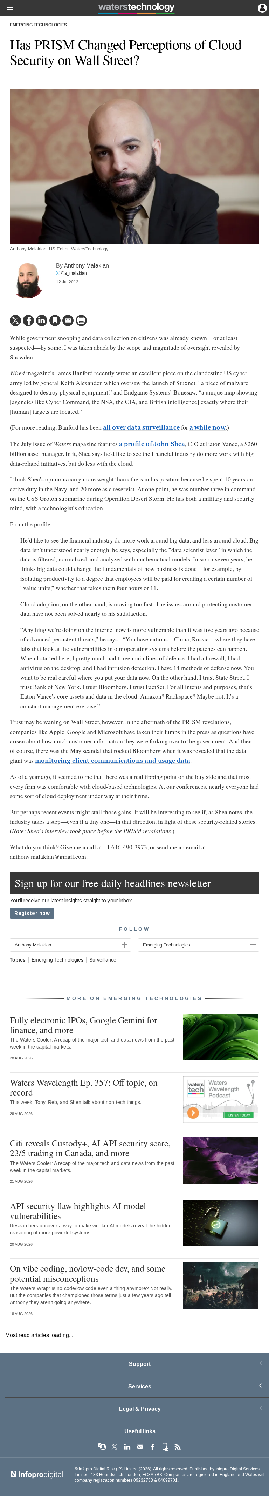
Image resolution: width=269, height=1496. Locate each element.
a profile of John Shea (152, 443)
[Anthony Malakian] (27, 280)
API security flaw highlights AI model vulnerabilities (78, 1210)
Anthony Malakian (86, 265)
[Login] (261, 7)
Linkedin (127, 1447)
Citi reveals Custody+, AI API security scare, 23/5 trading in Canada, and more (90, 1148)
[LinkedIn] (41, 320)
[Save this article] (55, 320)
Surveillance (102, 960)
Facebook (152, 1447)
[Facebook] (28, 320)
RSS (177, 1447)
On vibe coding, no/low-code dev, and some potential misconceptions (87, 1273)
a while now (207, 427)
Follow (134, 929)
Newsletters (140, 1447)
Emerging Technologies (38, 25)
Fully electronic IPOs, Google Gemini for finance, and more (83, 1025)
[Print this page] (81, 320)
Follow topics (102, 1447)
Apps (165, 1447)
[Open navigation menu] (6, 8)
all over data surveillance (141, 427)
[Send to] (68, 320)
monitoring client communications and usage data (113, 760)
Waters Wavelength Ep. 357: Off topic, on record (84, 1087)
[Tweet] (15, 320)
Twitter (114, 1447)
